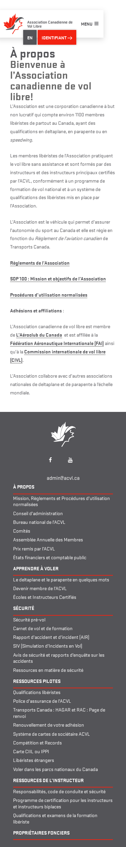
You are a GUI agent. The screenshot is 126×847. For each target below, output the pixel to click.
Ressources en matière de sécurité (48, 669)
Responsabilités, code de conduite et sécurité (59, 791)
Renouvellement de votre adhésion (48, 724)
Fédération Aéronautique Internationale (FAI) (57, 343)
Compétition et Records (37, 742)
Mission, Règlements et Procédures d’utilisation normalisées (61, 501)
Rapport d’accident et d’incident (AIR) (51, 636)
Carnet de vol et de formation (43, 627)
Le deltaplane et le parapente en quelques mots (61, 579)
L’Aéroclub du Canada (39, 334)
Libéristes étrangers (33, 759)
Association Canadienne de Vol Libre (50, 23)
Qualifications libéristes (36, 691)
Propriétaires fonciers (41, 832)
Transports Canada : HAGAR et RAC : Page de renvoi (59, 712)
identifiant (55, 37)
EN (30, 37)
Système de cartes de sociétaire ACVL (51, 733)
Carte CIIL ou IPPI (31, 751)
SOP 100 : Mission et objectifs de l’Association (58, 278)
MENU (86, 23)
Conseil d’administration (38, 512)
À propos (23, 486)
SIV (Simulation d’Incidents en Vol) (47, 645)
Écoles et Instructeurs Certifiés (44, 596)
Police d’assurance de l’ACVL (42, 700)
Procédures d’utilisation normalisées (48, 294)
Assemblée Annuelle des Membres (48, 539)
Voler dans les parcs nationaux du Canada (55, 768)
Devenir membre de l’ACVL (40, 587)
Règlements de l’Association (40, 262)
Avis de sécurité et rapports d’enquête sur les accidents (58, 657)
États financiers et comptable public (49, 557)
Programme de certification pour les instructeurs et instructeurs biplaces (63, 803)
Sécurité (23, 608)
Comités (21, 530)
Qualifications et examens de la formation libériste (55, 818)
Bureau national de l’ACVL (39, 521)
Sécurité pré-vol (29, 619)
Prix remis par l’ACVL (34, 548)
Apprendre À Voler (35, 568)
